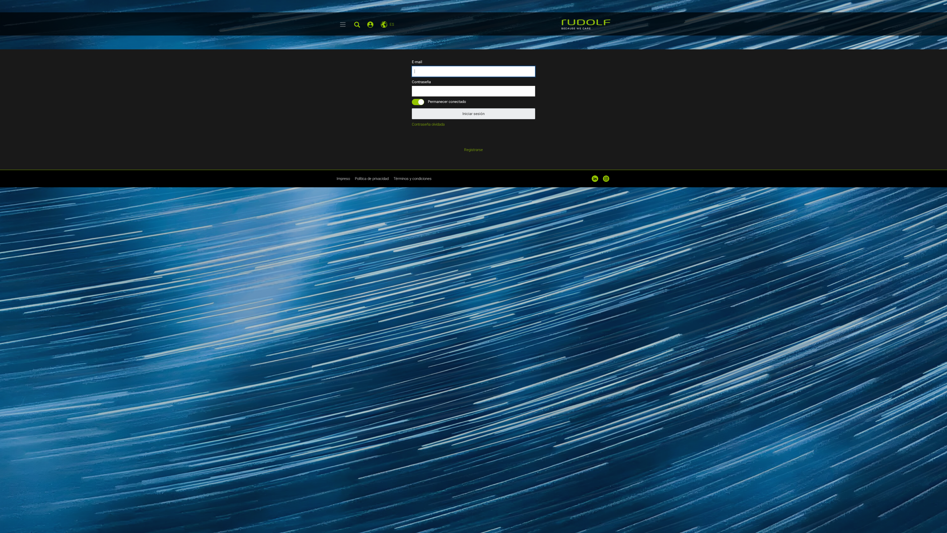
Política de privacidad (372, 178)
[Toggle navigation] (343, 24)
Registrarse (473, 150)
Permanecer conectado (447, 101)
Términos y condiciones (413, 178)
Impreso (343, 178)
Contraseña (421, 82)
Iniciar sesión (473, 114)
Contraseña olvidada (428, 124)
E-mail (417, 62)
